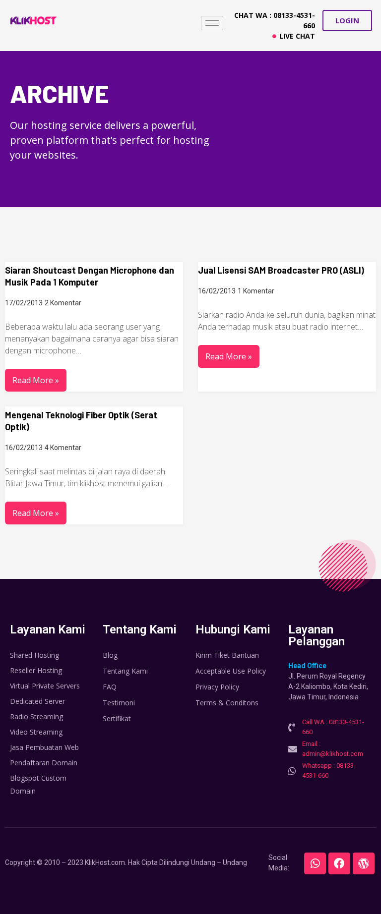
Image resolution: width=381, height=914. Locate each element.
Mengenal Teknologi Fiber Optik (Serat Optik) (81, 420)
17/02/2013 (24, 303)
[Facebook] (339, 863)
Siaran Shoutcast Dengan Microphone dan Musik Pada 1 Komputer (89, 276)
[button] (347, 20)
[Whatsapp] (315, 863)
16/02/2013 (217, 291)
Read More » (35, 380)
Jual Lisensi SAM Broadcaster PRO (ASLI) (281, 270)
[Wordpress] (364, 863)
